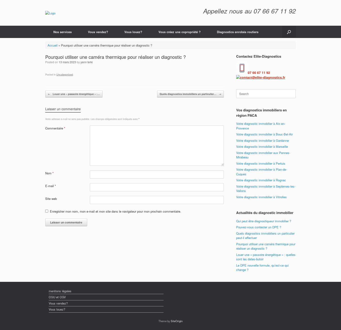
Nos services (62, 32)
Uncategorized (64, 74)
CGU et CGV (57, 297)
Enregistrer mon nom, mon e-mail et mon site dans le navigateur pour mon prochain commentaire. (115, 211)
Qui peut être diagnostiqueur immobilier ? (263, 221)
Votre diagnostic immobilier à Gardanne (262, 140)
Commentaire (55, 128)
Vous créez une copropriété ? (179, 32)
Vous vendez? (98, 32)
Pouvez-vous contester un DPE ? (258, 227)
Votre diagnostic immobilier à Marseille (262, 146)
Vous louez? (133, 32)
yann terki (86, 62)
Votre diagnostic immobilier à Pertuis (260, 163)
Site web (51, 198)
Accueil (53, 45)
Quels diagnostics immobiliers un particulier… (190, 94)
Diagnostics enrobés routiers (237, 32)
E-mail (50, 186)
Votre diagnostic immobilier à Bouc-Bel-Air (264, 134)
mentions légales (60, 291)
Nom (49, 173)
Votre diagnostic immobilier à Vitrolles (261, 197)
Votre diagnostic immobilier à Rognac (261, 180)
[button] (289, 32)
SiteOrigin (177, 321)
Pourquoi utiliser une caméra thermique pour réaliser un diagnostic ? (265, 246)
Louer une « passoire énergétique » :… (74, 94)
